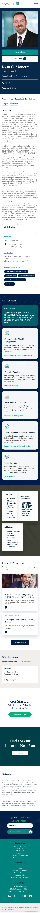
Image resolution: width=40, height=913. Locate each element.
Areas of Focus (7, 99)
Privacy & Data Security (20, 855)
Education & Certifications (25, 99)
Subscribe (12, 826)
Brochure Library (20, 866)
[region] (20, 907)
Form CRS (20, 848)
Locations (14, 104)
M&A (20, 868)
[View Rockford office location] (20, 674)
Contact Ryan (20, 52)
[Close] (37, 905)
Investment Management (27, 275)
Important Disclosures (20, 846)
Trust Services (10, 284)
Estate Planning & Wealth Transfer (15, 280)
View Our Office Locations (21, 892)
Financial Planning (11, 275)
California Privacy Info (20, 858)
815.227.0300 (13, 240)
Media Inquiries (20, 875)
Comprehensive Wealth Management (16, 271)
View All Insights (20, 642)
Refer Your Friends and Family (20, 877)
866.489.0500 (20, 886)
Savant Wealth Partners (20, 870)
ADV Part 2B (20, 853)
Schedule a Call (20, 715)
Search (20, 753)
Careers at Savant (20, 873)
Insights (5, 104)
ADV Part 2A (20, 851)
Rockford (7, 236)
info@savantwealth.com (21, 889)
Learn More (10, 909)
